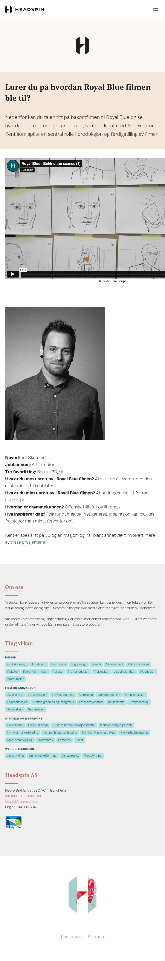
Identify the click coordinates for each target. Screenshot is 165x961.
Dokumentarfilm (108, 694)
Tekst (79, 740)
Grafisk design (16, 664)
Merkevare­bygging (19, 740)
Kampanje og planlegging (60, 732)
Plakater (12, 671)
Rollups (58, 671)
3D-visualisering (63, 694)
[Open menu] (155, 9)
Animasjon (86, 694)
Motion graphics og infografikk (53, 702)
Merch (96, 664)
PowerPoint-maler (35, 671)
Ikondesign (39, 664)
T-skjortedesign (78, 671)
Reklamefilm (116, 702)
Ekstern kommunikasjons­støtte (74, 725)
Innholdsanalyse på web (116, 725)
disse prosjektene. (28, 542)
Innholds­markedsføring (22, 732)
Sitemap (96, 936)
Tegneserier (36, 709)
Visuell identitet (124, 671)
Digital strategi (38, 725)
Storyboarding (139, 702)
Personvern (72, 936)
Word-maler (15, 679)
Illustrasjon (58, 664)
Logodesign (79, 664)
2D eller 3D (15, 694)
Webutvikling (93, 755)
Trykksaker (101, 671)
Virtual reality (70, 755)
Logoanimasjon (17, 702)
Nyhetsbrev (45, 740)
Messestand (114, 664)
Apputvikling (15, 755)
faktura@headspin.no (21, 801)
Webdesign (147, 671)
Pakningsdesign (138, 664)
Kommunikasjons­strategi (98, 732)
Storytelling (15, 709)
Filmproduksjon (135, 694)
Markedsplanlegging (134, 732)
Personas (64, 740)
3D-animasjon (37, 694)
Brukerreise (15, 725)
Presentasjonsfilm (91, 702)
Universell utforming (43, 755)
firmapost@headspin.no (23, 796)
